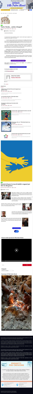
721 (14, 187)
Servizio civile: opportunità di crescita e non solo (21, 110)
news (1, 25)
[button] (16, 250)
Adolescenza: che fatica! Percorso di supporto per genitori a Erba (23, 10)
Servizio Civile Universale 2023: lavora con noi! (21, 133)
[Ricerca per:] (12, 265)
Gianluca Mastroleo (4, 28)
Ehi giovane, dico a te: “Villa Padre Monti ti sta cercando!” (21, 123)
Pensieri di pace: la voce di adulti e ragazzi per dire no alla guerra (15, 185)
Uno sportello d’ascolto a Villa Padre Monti (9, 96)
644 (14, 28)
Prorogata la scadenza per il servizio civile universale (9, 104)
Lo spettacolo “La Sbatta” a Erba (16, 10)
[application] (16, 250)
